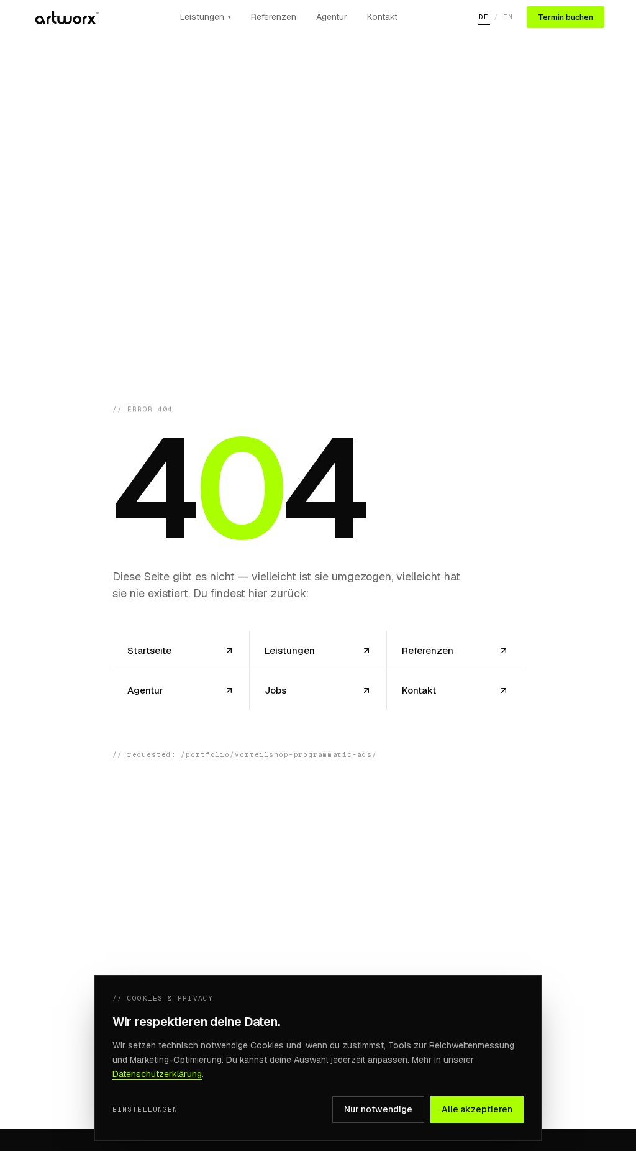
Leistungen (205, 16)
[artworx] (65, 17)
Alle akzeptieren (477, 1109)
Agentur (331, 16)
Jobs (275, 689)
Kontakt (382, 16)
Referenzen (273, 16)
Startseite (149, 650)
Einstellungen (145, 1109)
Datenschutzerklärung (157, 1074)
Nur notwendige (378, 1109)
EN (508, 16)
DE (484, 16)
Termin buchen (565, 17)
